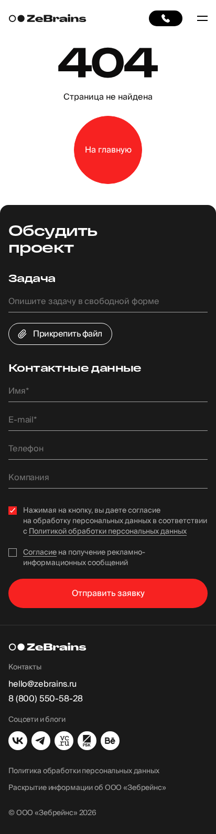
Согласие (40, 552)
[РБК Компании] (87, 740)
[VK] (17, 740)
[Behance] (110, 740)
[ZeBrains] (47, 18)
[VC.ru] (64, 740)
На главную (108, 150)
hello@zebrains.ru (42, 684)
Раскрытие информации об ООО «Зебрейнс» (87, 788)
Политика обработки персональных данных (83, 771)
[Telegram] (40, 740)
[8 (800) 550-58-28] (165, 18)
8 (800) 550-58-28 (45, 698)
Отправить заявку (108, 593)
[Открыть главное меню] (202, 18)
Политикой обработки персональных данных (108, 531)
